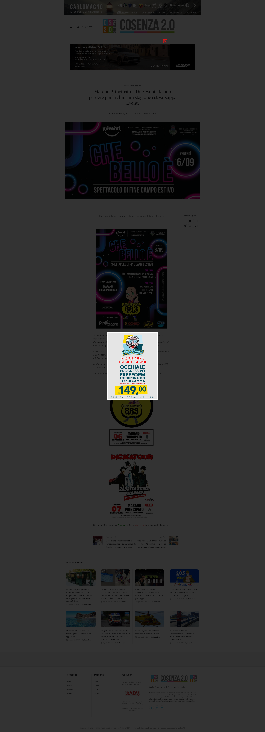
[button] (165, 41)
